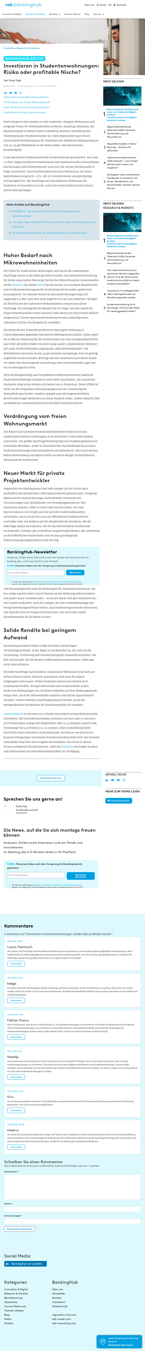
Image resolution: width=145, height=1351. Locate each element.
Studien (8, 1323)
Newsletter (58, 1293)
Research (18, 285)
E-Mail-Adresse (13, 1215)
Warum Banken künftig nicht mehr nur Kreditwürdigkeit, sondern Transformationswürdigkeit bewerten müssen (123, 115)
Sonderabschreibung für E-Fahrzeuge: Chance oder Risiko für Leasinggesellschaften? (123, 308)
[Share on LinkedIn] (6, 93)
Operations (11, 1302)
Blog (87, 14)
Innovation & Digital (12, 14)
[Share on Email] (10, 93)
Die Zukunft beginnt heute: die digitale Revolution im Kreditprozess (49, 233)
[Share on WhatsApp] (20, 93)
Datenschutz (59, 1306)
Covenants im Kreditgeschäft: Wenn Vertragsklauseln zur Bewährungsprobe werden (123, 294)
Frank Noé (15, 80)
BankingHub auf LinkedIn (26, 1263)
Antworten (16, 963)
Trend (41, 285)
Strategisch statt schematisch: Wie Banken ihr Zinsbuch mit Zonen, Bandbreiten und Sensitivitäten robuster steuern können (123, 181)
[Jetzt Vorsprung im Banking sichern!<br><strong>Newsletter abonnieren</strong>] (102, 1341)
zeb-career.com (61, 1319)
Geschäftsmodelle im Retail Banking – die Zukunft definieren (122, 147)
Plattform (67, 746)
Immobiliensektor (120, 800)
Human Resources (15, 1306)
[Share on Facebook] (15, 93)
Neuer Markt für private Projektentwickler (27, 107)
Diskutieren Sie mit (50, 778)
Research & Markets (35, 14)
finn (10, 1097)
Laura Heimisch (19, 947)
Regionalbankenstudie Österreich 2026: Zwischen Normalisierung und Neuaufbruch (121, 131)
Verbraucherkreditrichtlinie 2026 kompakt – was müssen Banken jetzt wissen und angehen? (122, 162)
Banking (53, 14)
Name (8, 1203)
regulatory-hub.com (64, 1314)
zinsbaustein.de (13, 714)
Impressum (58, 1302)
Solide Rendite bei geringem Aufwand (25, 112)
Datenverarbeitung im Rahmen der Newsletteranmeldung (58, 582)
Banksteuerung (13, 1297)
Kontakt (56, 1297)
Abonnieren (75, 572)
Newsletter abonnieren (80, 876)
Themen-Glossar (72, 14)
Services (97, 14)
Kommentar (11, 1171)
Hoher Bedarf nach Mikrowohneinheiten (26, 97)
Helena (13, 1130)
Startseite (9, 48)
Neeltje (13, 1057)
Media (8, 1319)
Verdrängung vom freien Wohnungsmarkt (27, 102)
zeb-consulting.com (64, 1323)
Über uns (57, 1289)
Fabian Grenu (18, 1020)
